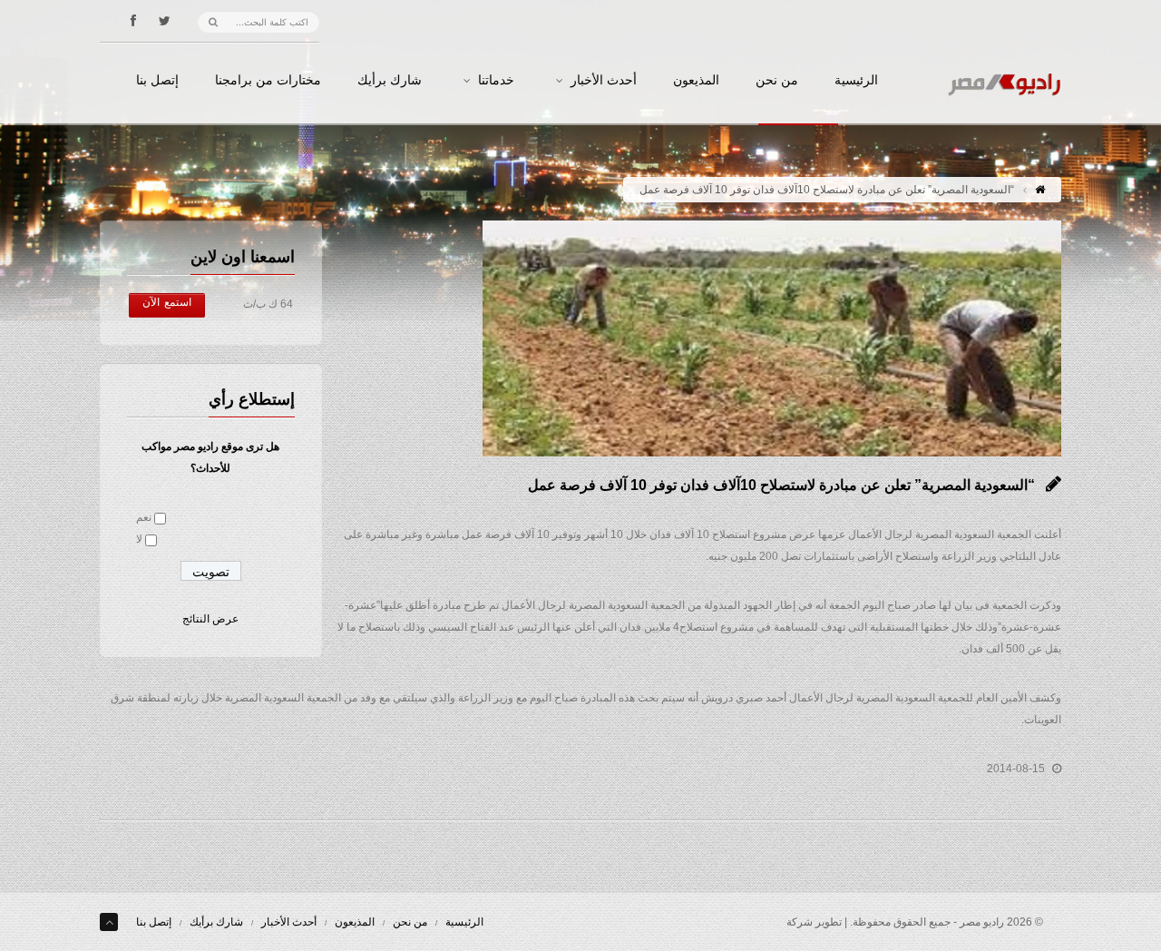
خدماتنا (496, 80)
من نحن (777, 80)
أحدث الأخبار (604, 80)
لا (139, 539)
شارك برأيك (389, 80)
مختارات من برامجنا (268, 80)
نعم (143, 517)
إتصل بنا (157, 80)
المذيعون (696, 80)
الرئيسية (856, 80)
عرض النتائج (210, 619)
